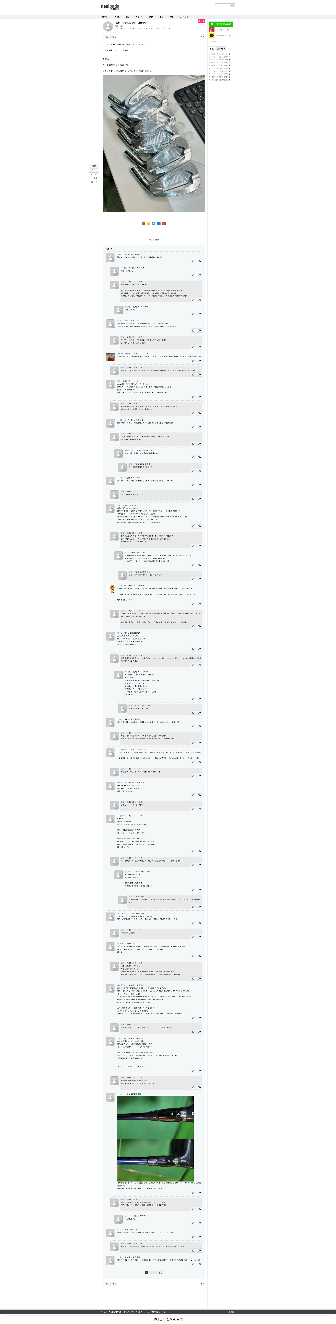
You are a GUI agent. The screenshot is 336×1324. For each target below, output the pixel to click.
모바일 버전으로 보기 (168, 1319)
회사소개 (104, 1312)
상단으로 (230, 1312)
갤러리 (151, 17)
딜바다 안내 (183, 17)
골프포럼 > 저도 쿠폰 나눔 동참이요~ (222, 54)
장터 (171, 17)
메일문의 (139, 1312)
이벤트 (117, 17)
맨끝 (160, 1273)
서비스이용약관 (128, 1312)
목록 (202, 37)
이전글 (106, 37)
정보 (127, 17)
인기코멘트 (221, 49)
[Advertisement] (178, 7)
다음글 (113, 37)
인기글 (212, 49)
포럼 (161, 17)
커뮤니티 (139, 17)
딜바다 (105, 17)
